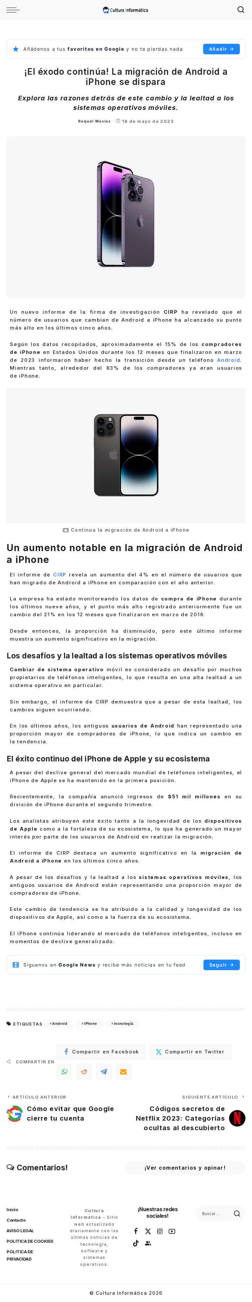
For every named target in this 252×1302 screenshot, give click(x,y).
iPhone (90, 1023)
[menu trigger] (15, 10)
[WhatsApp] (64, 1071)
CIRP (61, 574)
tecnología (124, 1023)
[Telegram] (104, 1071)
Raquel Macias (94, 121)
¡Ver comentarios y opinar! (185, 1167)
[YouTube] (172, 1231)
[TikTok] (136, 1243)
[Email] (124, 1071)
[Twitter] (148, 1231)
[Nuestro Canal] (148, 1243)
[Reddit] (84, 1071)
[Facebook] (136, 1231)
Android (228, 360)
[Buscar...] (241, 10)
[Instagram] (160, 1231)
